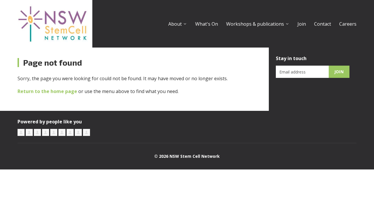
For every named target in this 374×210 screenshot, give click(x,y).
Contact (322, 24)
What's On (206, 24)
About (175, 24)
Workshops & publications (255, 24)
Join (301, 24)
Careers (347, 24)
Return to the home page (47, 91)
